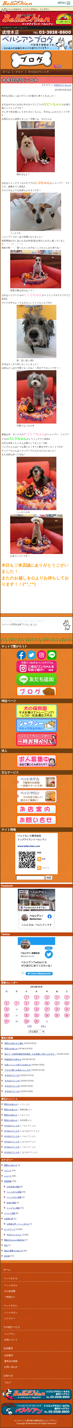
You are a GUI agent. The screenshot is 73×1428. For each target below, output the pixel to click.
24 (47, 1015)
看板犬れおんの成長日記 (14, 1240)
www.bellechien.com (28, 846)
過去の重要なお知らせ (13, 1251)
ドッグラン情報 (13, 1208)
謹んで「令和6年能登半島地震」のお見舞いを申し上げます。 (30, 1054)
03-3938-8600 (55, 32)
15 (26, 1009)
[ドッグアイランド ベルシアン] (17, 3)
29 (26, 1021)
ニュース (8, 1176)
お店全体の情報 (13, 1186)
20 (6, 1015)
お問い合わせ (64, 22)
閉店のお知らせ (11, 1048)
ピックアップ (9, 1229)
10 (47, 1003)
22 (26, 1015)
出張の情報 (11, 1202)
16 (36, 1009)
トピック (8, 1170)
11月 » (43, 1026)
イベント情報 (9, 1213)
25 (57, 1015)
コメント (45, 868)
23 (36, 1015)
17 (47, 1009)
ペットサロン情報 (14, 1197)
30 (36, 1021)
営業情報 (8, 1181)
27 (6, 1021)
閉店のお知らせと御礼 (14, 1043)
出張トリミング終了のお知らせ (18, 1065)
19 (67, 1009)
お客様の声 (8, 1219)
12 (67, 1003)
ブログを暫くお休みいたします (18, 1070)
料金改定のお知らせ (13, 1059)
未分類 (7, 1256)
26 (67, 1015)
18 (57, 1009)
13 (7, 1009)
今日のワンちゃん (62, 85)
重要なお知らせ (10, 1165)
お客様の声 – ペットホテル (18, 1224)
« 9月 (29, 1026)
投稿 (43, 859)
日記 (6, 1245)
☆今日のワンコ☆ (12, 1075)
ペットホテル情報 (14, 1192)
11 (57, 1003)
